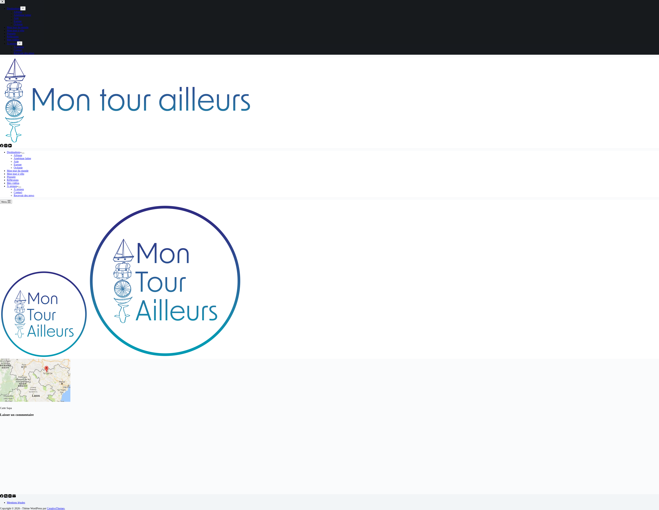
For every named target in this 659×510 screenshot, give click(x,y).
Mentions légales (16, 502)
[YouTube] (10, 146)
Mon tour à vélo (15, 173)
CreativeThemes (56, 508)
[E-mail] (14, 496)
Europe (18, 164)
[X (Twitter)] (6, 496)
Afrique (18, 155)
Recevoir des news (24, 195)
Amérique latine (22, 158)
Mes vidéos (13, 183)
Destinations (13, 152)
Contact (18, 192)
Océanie (18, 167)
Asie (16, 161)
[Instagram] (6, 146)
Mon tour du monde (17, 170)
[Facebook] (2, 146)
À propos (12, 186)
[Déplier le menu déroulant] (23, 153)
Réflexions (13, 180)
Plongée (11, 176)
